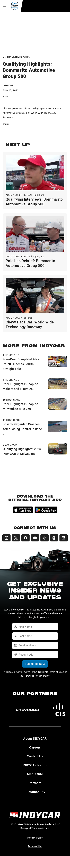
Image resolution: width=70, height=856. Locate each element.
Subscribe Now (35, 663)
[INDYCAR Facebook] (25, 537)
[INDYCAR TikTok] (44, 537)
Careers (35, 747)
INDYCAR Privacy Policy (37, 675)
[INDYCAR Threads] (54, 537)
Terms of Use (35, 846)
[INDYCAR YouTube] (35, 537)
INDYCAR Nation (35, 765)
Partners (35, 783)
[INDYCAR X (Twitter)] (16, 537)
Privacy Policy (35, 837)
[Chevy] (28, 709)
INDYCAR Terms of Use (50, 672)
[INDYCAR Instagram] (6, 537)
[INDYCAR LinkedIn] (63, 537)
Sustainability (35, 792)
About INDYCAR (35, 738)
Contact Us (35, 756)
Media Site (35, 774)
